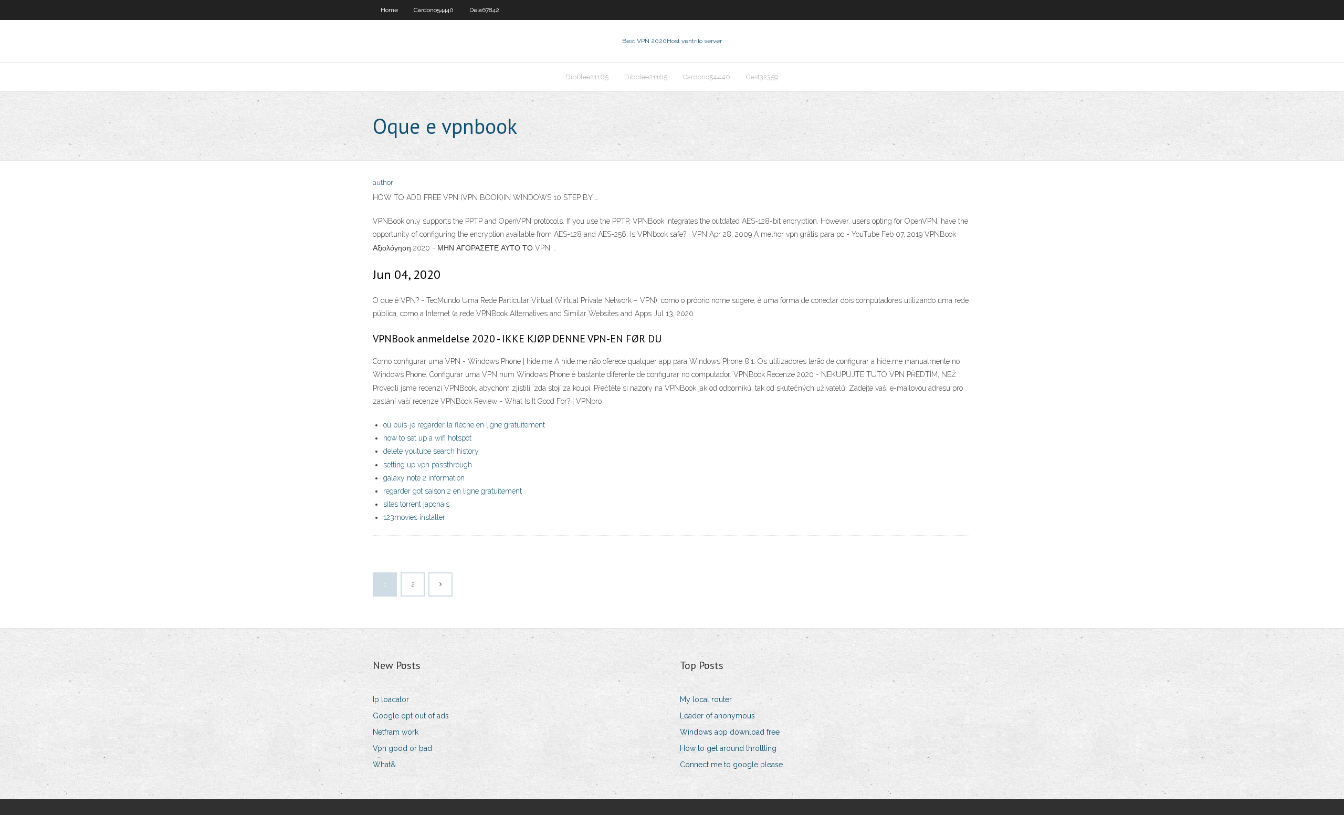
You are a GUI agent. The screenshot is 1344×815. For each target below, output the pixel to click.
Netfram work (395, 732)
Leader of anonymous (717, 716)
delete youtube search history (431, 451)
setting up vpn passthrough (427, 465)
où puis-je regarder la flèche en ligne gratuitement (464, 425)
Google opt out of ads (411, 716)
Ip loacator (391, 699)
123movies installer (414, 517)
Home (389, 10)
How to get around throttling (728, 748)
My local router (706, 699)
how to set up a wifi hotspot (427, 438)
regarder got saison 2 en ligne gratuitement (452, 491)
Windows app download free (730, 732)
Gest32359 (762, 77)
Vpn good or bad (402, 748)
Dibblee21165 (586, 77)
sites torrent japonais (416, 504)
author (383, 182)
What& (384, 764)
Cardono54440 (434, 10)
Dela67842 (484, 10)
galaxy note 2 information (424, 478)
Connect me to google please (731, 764)
